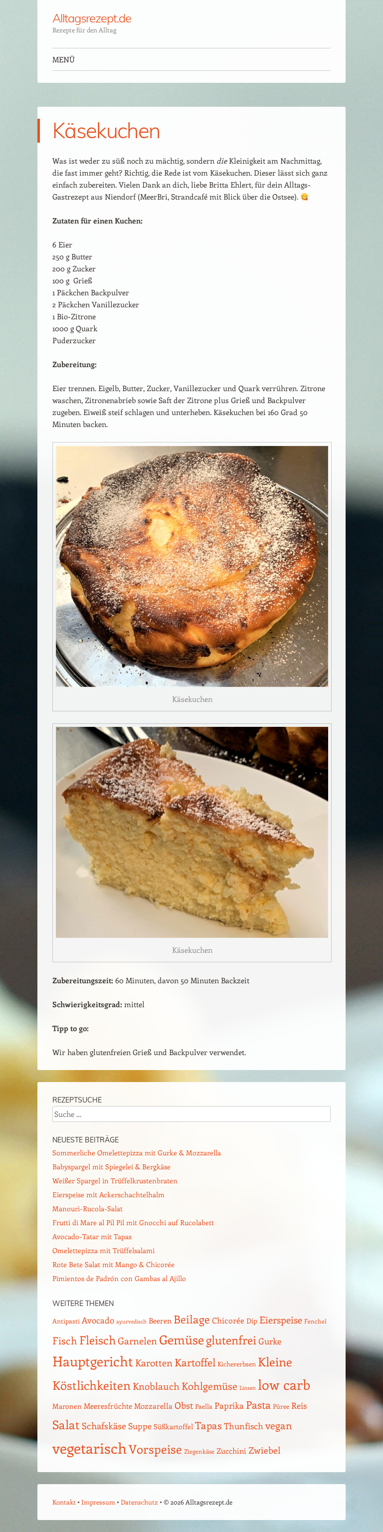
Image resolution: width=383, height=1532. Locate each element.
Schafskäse (104, 1426)
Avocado (98, 1319)
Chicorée (228, 1320)
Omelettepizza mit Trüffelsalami (103, 1250)
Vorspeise (155, 1449)
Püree (281, 1406)
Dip (251, 1320)
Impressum (98, 1502)
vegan (278, 1425)
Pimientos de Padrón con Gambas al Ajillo (119, 1278)
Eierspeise (280, 1319)
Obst (184, 1405)
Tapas (208, 1425)
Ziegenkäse (199, 1451)
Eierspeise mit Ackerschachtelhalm (108, 1194)
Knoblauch (156, 1385)
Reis (299, 1405)
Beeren (160, 1320)
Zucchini (231, 1451)
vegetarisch (89, 1448)
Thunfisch (243, 1425)
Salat (66, 1424)
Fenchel (315, 1321)
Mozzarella (153, 1406)
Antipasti (66, 1320)
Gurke (269, 1341)
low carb (284, 1384)
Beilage (192, 1319)
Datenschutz (139, 1502)
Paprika (229, 1405)
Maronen (67, 1406)
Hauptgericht (92, 1361)
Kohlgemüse (209, 1385)
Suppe (140, 1425)
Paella (203, 1406)
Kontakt (64, 1502)
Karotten (154, 1362)
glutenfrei (231, 1339)
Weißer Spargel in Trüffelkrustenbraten (115, 1180)
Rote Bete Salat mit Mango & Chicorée (113, 1264)
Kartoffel (195, 1362)
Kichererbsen (236, 1363)
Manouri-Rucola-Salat (87, 1208)
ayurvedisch (131, 1321)
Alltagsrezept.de (91, 17)
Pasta (258, 1404)
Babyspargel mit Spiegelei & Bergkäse (111, 1166)
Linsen (247, 1387)
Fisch (64, 1340)
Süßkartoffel (173, 1426)
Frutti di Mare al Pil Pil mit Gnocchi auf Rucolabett (133, 1222)
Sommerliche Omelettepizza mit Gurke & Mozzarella (136, 1152)
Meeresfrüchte (108, 1405)
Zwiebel (264, 1450)
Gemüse (181, 1339)
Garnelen (137, 1340)
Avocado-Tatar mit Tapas (92, 1236)
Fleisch (97, 1339)
